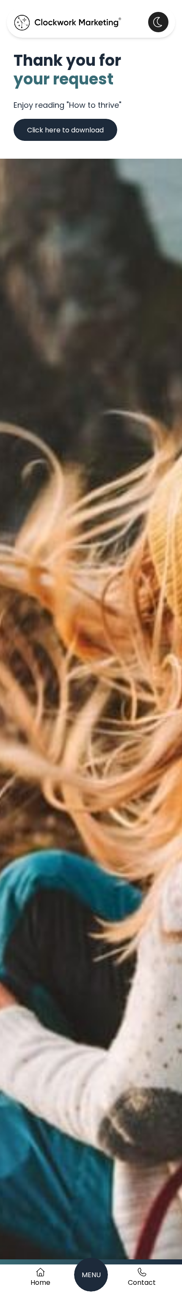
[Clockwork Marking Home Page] (68, 22)
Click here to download (65, 130)
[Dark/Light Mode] (158, 22)
